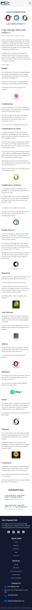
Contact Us (16, 549)
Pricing (16, 564)
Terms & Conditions (16, 578)
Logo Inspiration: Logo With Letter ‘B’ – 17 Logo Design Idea (16, 506)
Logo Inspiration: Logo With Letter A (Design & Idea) (15, 496)
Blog (16, 552)
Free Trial (16, 555)
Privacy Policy (16, 574)
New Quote (16, 568)
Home (16, 542)
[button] (9, 532)
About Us (16, 545)
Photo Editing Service (16, 571)
